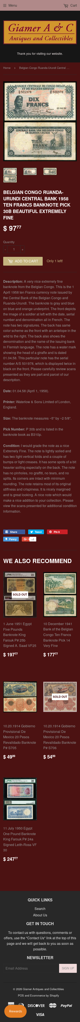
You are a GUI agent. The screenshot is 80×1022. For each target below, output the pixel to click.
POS (21, 995)
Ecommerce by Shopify (44, 995)
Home (6, 68)
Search (40, 908)
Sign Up (68, 968)
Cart (73, 5)
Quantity (9, 242)
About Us (40, 915)
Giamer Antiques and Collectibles (43, 989)
